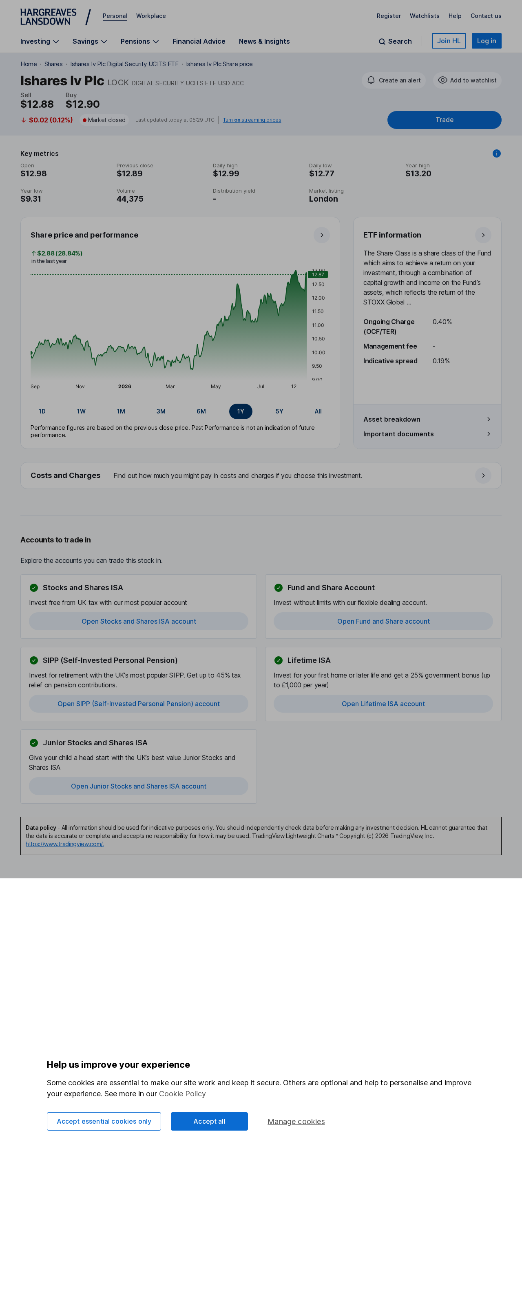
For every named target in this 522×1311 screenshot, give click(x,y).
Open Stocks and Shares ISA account (139, 621)
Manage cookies (296, 1121)
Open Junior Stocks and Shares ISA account (138, 786)
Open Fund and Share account (383, 621)
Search (400, 41)
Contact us (486, 15)
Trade (444, 120)
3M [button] (161, 411)
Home (28, 64)
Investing (35, 41)
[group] (180, 411)
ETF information (392, 235)
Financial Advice (199, 41)
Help (455, 15)
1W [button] (81, 411)
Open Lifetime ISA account (383, 704)
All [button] (318, 411)
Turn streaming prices (252, 120)
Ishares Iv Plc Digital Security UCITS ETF (124, 64)
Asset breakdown (391, 419)
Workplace (151, 15)
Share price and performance (84, 235)
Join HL (449, 41)
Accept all (209, 1121)
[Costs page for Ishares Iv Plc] (261, 476)
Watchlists (425, 15)
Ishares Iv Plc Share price (219, 64)
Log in (486, 41)
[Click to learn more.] (497, 153)
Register (389, 15)
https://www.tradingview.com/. (65, 843)
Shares (53, 64)
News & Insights (264, 41)
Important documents (398, 434)
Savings (85, 41)
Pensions (135, 41)
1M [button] (121, 411)
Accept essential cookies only (104, 1121)
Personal (115, 15)
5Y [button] (279, 411)
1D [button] (42, 411)
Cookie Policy (182, 1093)
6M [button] (201, 411)
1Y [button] (240, 411)
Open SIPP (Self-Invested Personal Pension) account (139, 704)
